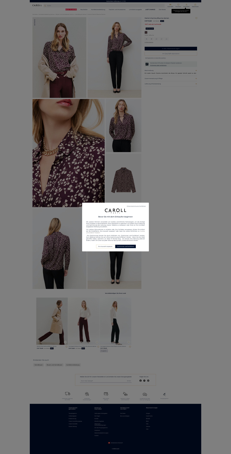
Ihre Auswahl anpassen (105, 246)
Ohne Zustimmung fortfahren (136, 206)
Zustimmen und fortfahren (125, 246)
